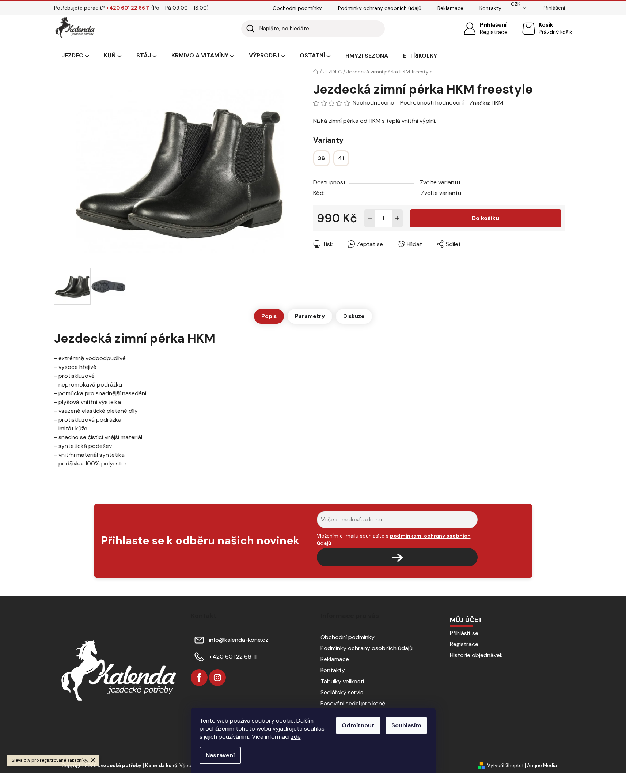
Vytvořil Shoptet (505, 765)
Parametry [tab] (310, 316)
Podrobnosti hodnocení (432, 102)
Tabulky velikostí (342, 681)
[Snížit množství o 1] (369, 218)
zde (296, 736)
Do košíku (485, 218)
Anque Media (542, 765)
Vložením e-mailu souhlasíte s (394, 539)
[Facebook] (199, 677)
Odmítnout (358, 725)
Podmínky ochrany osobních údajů (379, 8)
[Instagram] (217, 677)
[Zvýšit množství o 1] (397, 218)
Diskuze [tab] (354, 316)
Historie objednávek (476, 655)
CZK (515, 4)
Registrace (494, 32)
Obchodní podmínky (297, 8)
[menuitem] (75, 56)
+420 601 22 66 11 (233, 656)
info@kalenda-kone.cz (238, 640)
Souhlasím (406, 725)
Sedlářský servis (341, 692)
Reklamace (450, 8)
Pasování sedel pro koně (352, 703)
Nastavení (220, 755)
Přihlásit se (464, 633)
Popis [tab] (269, 316)
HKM (497, 103)
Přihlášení (493, 25)
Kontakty (490, 8)
